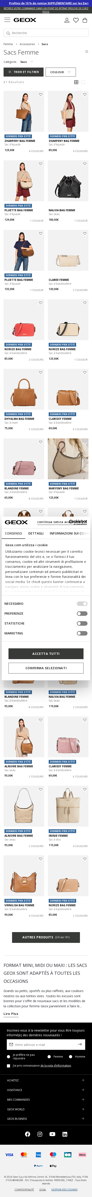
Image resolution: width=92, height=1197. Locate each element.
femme (8, 44)
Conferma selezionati (46, 668)
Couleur (57, 72)
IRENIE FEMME (58, 836)
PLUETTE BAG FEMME (18, 210)
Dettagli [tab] (36, 533)
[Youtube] (52, 1135)
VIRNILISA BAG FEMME (19, 905)
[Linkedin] (65, 1135)
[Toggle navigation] (7, 20)
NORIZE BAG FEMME (17, 349)
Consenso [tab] (13, 533)
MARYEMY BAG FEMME (64, 488)
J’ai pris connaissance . (42, 1065)
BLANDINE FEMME (16, 488)
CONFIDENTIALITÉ (24, 1189)
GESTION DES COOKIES (64, 1189)
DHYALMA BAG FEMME (19, 419)
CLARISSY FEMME (60, 419)
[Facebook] (27, 1135)
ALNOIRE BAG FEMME (18, 766)
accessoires (27, 44)
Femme (58, 1056)
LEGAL (42, 1189)
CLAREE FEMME (59, 280)
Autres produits (46, 937)
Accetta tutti (45, 653)
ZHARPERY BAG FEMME (19, 141)
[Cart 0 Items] (84, 22)
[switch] (82, 613)
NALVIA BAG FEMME (62, 210)
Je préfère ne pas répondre (24, 1056)
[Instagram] (40, 1135)
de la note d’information (55, 1065)
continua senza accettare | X (62, 522)
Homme (80, 1056)
